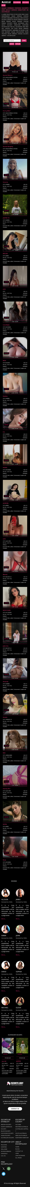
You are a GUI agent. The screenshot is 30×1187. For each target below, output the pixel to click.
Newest (12, 44)
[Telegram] (4, 1174)
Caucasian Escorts (7, 1133)
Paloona (4, 1145)
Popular (17, 44)
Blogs (17, 1149)
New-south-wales (21, 1135)
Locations (17, 2)
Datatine (4, 1147)
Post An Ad (25, 2)
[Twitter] (4, 1169)
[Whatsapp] (9, 1169)
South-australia (21, 1133)
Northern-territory (22, 1137)
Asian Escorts (5, 1135)
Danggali (4, 1153)
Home (17, 1147)
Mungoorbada (6, 1151)
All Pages (18, 1158)
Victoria (18, 1124)
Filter (3, 5)
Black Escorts (5, 1131)
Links (17, 1153)
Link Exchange (20, 1155)
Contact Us (15, 1109)
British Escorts (6, 1124)
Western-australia (21, 1126)
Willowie (4, 1149)
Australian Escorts (7, 1137)
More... (3, 919)
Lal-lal (3, 1155)
